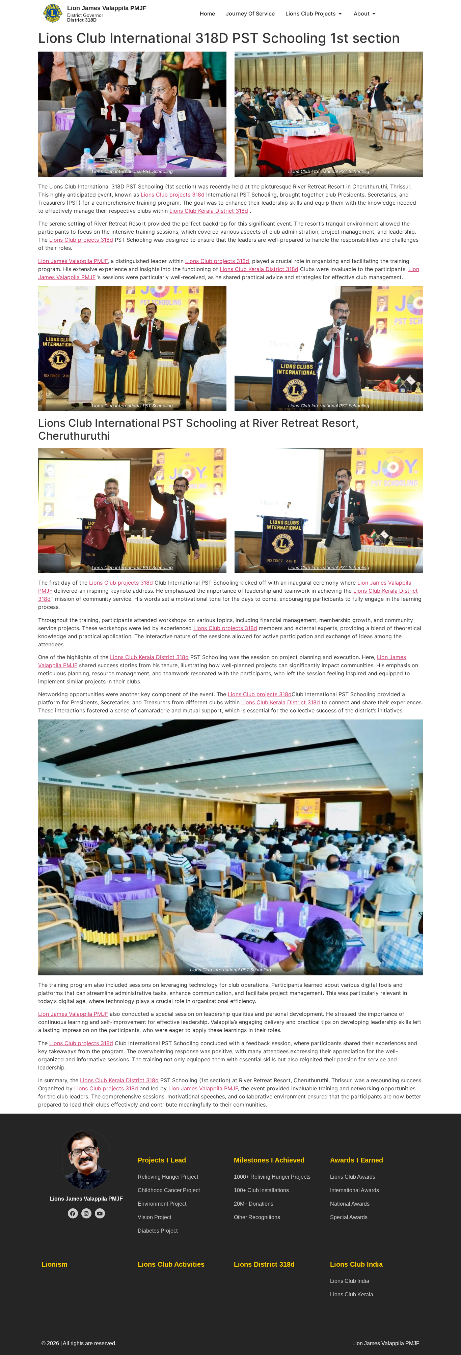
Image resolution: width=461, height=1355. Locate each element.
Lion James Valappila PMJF (106, 8)
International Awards (354, 1190)
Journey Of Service (250, 13)
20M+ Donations (253, 1204)
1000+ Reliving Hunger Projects (272, 1177)
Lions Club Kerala (192, 210)
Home (207, 13)
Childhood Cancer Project (169, 1190)
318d (197, 194)
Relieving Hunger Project (168, 1177)
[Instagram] (86, 1213)
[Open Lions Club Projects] (340, 13)
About (362, 13)
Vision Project (154, 1217)
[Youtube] (100, 1213)
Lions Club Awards (352, 1177)
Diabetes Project (158, 1231)
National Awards (350, 1204)
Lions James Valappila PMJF (86, 1199)
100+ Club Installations (261, 1190)
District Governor (85, 17)
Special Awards (349, 1217)
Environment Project (162, 1204)
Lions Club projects (165, 194)
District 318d (231, 210)
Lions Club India (349, 1281)
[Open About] (374, 13)
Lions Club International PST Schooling (132, 567)
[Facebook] (73, 1213)
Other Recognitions (257, 1217)
